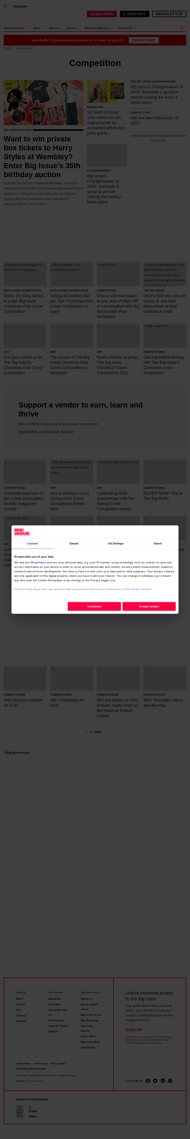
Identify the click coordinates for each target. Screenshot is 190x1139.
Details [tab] (74, 543)
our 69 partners (35, 562)
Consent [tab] (32, 543)
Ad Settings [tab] (116, 543)
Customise (94, 606)
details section (141, 589)
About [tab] (158, 543)
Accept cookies (149, 606)
